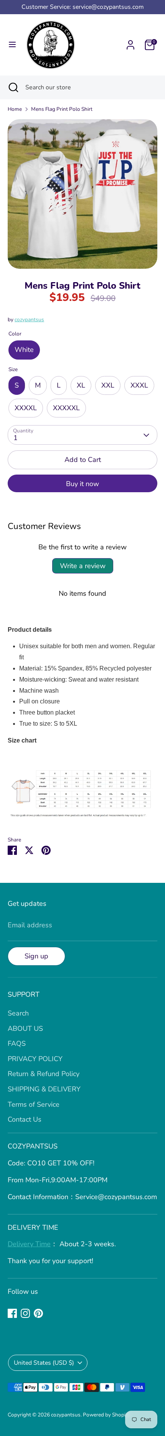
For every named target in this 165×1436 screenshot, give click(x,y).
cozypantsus (29, 319)
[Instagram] (25, 1313)
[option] (82, 194)
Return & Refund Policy (43, 1073)
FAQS (17, 1043)
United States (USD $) (44, 1363)
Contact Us (24, 1119)
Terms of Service (33, 1104)
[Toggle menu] (12, 45)
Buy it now (82, 483)
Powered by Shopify (106, 1414)
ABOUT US (25, 1028)
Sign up (36, 956)
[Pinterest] (38, 1313)
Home (15, 109)
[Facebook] (12, 1313)
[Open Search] (13, 87)
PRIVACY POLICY (35, 1058)
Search (18, 1013)
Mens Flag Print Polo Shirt (61, 109)
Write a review (83, 565)
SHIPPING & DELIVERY (44, 1089)
